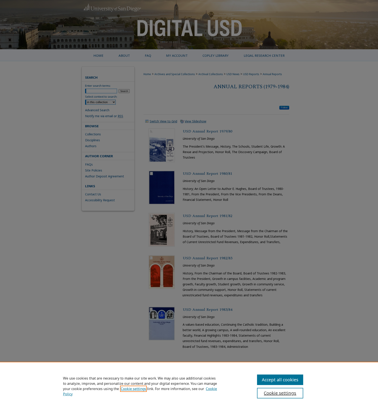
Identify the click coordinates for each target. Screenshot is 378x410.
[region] (189, 386)
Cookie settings (133, 388)
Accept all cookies (280, 380)
